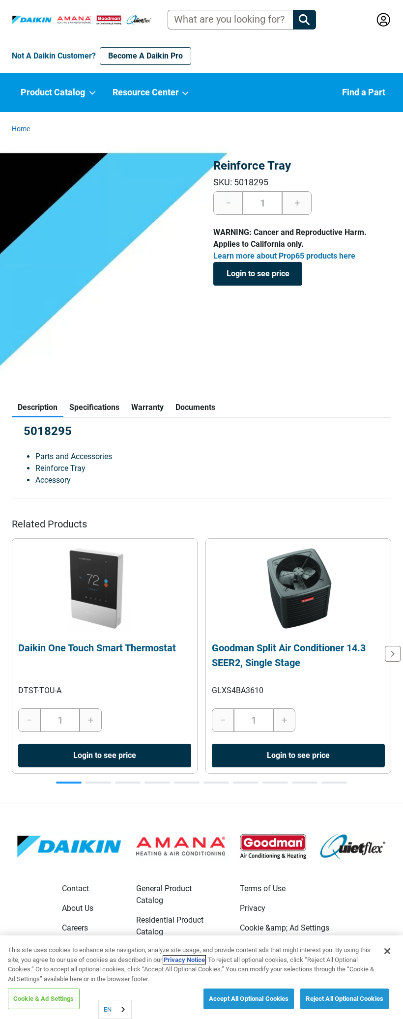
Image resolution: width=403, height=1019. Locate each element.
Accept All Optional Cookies (249, 998)
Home (21, 129)
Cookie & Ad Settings (43, 998)
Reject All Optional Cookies (344, 998)
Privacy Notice (184, 959)
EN (108, 1009)
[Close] (387, 951)
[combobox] (115, 1009)
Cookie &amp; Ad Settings (284, 927)
